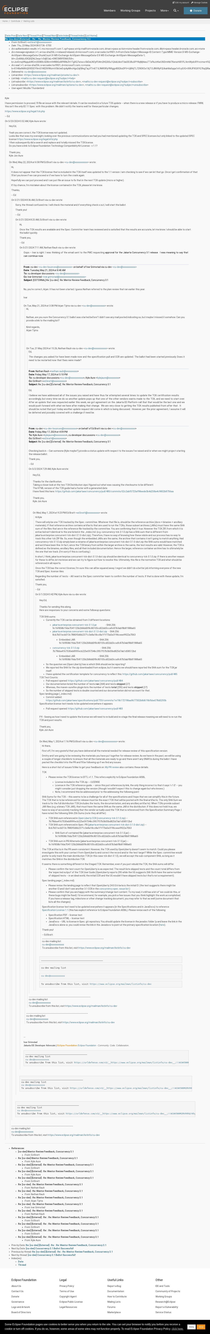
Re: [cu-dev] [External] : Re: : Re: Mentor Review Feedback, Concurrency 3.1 (58, 1217)
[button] (176, 10)
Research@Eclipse (165, 1302)
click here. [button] (177, 1328)
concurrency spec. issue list (114, 888)
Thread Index (77, 35)
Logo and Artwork (20, 1307)
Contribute (15, 21)
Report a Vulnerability (167, 1307)
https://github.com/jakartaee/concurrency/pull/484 (95, 680)
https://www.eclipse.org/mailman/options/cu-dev (56, 85)
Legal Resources (68, 1307)
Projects (150, 10)
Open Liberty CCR (87, 818)
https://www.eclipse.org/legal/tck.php (25, 111)
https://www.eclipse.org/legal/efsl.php (37, 139)
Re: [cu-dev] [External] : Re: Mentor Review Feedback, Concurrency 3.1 (56, 1164)
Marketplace (114, 1312)
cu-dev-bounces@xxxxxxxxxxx (61, 428)
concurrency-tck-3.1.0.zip (65, 648)
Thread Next (49, 35)
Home (5, 21)
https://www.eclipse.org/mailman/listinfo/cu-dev (54, 81)
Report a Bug (114, 1286)
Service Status (163, 1312)
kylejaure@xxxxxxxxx (108, 377)
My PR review (112, 767)
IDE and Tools (163, 1286)
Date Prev (11, 35)
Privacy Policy (67, 1286)
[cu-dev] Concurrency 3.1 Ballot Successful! (50, 1248)
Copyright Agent (68, 1296)
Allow (201, 1327)
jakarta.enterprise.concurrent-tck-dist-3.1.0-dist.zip (79, 631)
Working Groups (130, 10)
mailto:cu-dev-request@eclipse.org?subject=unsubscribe (116, 85)
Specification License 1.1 (55, 910)
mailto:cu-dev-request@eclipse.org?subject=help (48, 78)
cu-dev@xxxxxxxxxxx (35, 71)
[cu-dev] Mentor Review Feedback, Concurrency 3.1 (46, 1151)
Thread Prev (35, 35)
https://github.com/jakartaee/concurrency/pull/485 (150, 674)
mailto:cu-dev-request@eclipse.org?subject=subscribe (112, 81)
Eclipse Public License (71, 1302)
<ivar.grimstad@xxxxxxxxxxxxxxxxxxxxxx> (64, 277)
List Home (91, 35)
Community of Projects (168, 1291)
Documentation (115, 1291)
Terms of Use (67, 1291)
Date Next (22, 35)
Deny (191, 1327)
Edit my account (182, 2)
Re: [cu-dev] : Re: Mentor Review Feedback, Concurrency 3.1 (50, 1184)
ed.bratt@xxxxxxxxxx (39, 42)
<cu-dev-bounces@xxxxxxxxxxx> (55, 267)
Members (110, 10)
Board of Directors (21, 1312)
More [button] (164, 10)
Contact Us (17, 1291)
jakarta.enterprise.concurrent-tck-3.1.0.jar (74, 625)
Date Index (63, 35)
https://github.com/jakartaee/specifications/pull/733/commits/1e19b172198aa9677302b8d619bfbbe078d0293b (106, 700)
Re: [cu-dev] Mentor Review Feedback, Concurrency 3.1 (48, 1158)
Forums (111, 1307)
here (162, 925)
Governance (17, 1302)
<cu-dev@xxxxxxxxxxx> (124, 267)
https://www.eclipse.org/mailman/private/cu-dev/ (51, 75)
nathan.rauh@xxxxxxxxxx (64, 371)
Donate (197, 10)
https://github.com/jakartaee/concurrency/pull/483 (95, 708)
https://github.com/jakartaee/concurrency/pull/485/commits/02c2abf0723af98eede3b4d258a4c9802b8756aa (114, 491)
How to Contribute (117, 1296)
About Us (16, 1286)
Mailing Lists (28, 21)
